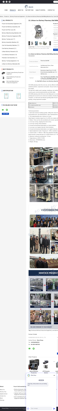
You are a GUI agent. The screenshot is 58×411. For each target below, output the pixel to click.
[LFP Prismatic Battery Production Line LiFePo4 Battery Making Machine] (46, 364)
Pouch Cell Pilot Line (7, 30)
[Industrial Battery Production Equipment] (3, 77)
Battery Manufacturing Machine (10, 33)
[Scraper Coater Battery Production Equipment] (3, 73)
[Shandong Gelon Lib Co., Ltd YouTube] (9, 2)
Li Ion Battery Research (8, 54)
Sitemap (2, 400)
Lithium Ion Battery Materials (9, 64)
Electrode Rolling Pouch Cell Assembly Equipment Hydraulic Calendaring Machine (23, 397)
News (1, 398)
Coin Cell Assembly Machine (9, 45)
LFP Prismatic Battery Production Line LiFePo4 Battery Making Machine (46, 372)
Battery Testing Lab (7, 39)
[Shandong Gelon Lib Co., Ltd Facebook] (3, 2)
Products (13, 10)
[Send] (54, 408)
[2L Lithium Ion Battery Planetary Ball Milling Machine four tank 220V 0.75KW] (39, 32)
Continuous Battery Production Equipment (41, 330)
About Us (20, 10)
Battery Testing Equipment (9, 61)
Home (6, 10)
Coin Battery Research (8, 48)
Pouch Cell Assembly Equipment (10, 23)
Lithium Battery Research (8, 51)
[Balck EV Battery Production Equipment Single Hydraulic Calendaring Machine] (33, 364)
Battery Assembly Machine (9, 42)
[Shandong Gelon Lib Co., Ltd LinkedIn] (6, 2)
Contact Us (51, 10)
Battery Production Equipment (17, 16)
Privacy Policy (5, 408)
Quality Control (40, 10)
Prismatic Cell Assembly (8, 57)
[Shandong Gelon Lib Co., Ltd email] (4, 109)
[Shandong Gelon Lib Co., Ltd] (29, 6)
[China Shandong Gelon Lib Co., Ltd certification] (6, 96)
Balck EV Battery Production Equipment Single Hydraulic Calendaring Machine (33, 372)
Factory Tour (29, 10)
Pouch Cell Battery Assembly (10, 26)
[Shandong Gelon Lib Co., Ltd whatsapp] (8, 109)
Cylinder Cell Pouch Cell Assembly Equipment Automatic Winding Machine (24, 393)
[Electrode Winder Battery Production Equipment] (3, 82)
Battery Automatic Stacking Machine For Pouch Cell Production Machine (24, 390)
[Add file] (28, 408)
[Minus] (54, 375)
